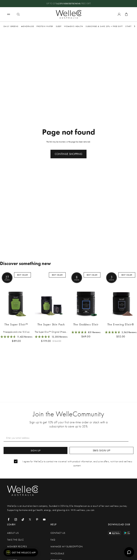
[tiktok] (22, 519)
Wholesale (57, 553)
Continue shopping (68, 154)
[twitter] (30, 519)
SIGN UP (35, 450)
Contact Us (57, 532)
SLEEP (58, 26)
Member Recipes (17, 546)
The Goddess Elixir (86, 324)
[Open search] (18, 14)
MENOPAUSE (27, 26)
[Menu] (8, 14)
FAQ (52, 539)
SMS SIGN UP (101, 450)
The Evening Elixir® (120, 324)
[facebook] (8, 519)
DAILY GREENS (11, 26)
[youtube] (44, 519)
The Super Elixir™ (16, 324)
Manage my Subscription (66, 546)
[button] (21, 552)
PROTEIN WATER (45, 26)
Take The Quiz (15, 539)
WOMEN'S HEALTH (73, 26)
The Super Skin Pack (51, 324)
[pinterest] (37, 519)
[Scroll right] (134, 26)
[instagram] (15, 519)
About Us (13, 532)
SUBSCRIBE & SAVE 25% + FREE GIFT (104, 26)
